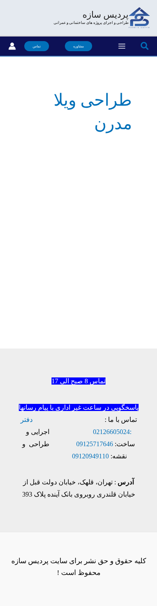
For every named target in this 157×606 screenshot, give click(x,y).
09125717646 (94, 443)
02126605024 (111, 431)
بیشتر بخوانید (127, 358)
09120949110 (90, 456)
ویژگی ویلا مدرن (109, 218)
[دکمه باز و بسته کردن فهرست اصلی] (122, 46)
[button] (144, 46)
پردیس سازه (105, 15)
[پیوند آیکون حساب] (12, 46)
